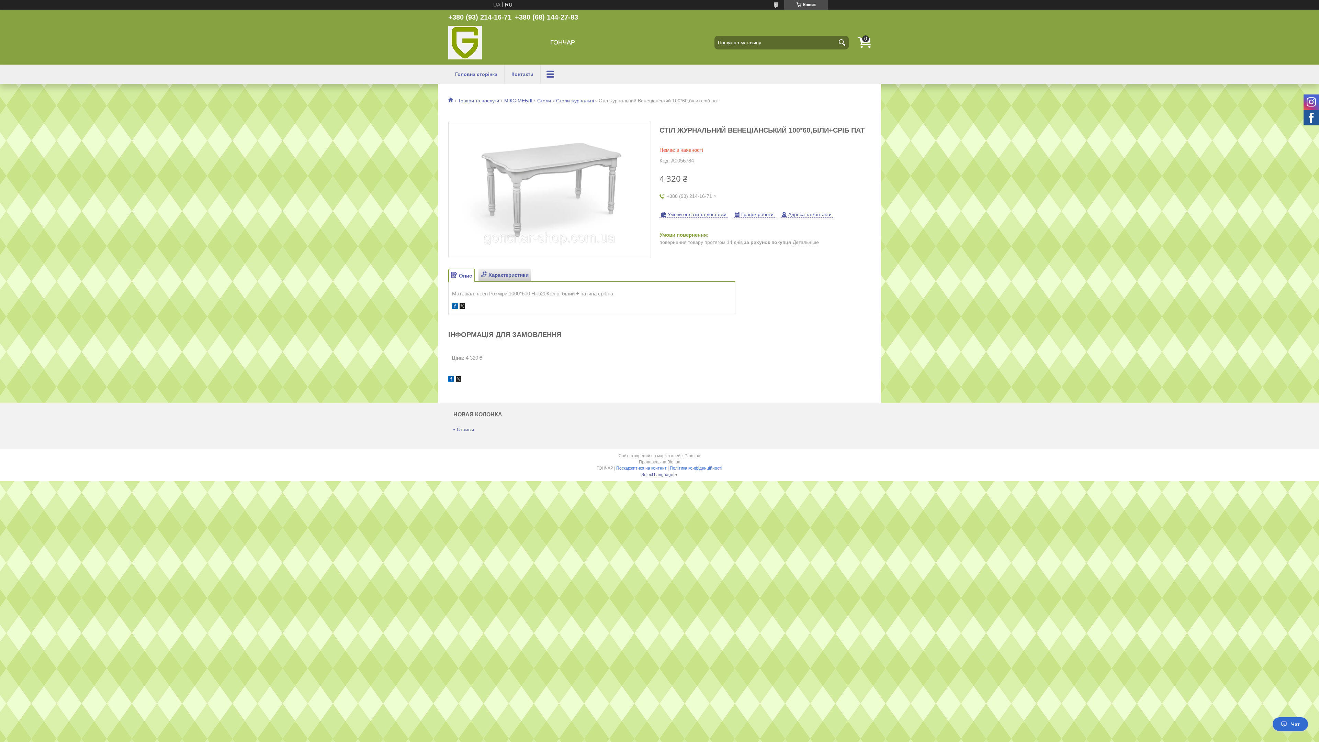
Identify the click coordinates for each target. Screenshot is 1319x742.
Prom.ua (692, 455)
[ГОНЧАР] (465, 42)
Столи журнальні (575, 100)
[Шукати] (842, 42)
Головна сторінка (476, 74)
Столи (544, 100)
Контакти (522, 74)
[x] (462, 307)
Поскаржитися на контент (641, 468)
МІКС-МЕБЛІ (518, 100)
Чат (1295, 724)
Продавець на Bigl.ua (659, 462)
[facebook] (455, 307)
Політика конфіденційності (696, 468)
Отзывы (465, 429)
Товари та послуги (478, 100)
